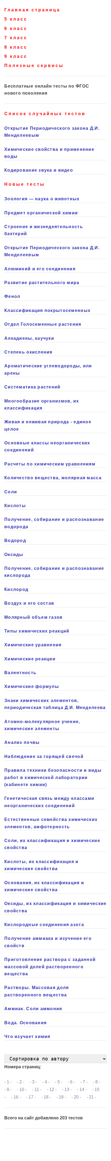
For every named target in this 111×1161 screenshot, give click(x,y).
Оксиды (13, 554)
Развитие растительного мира (41, 282)
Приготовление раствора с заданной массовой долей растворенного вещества (50, 966)
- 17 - (31, 1097)
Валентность (20, 672)
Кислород (16, 589)
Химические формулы (31, 686)
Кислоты (15, 505)
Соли (10, 492)
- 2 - (20, 1082)
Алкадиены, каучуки (29, 338)
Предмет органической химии (41, 213)
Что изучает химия (27, 1036)
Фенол (12, 296)
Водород (15, 540)
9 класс (15, 56)
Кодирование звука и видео (38, 170)
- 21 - (91, 1097)
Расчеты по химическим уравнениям (49, 464)
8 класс (15, 47)
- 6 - (71, 1082)
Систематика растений (32, 387)
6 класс (15, 28)
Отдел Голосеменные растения (42, 324)
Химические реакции (30, 659)
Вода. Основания (25, 1022)
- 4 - (46, 1082)
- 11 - (36, 1089)
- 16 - (16, 1097)
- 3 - (33, 1082)
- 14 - (82, 1089)
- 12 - (52, 1089)
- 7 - (84, 1082)
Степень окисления (28, 352)
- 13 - (67, 1089)
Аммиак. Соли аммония (33, 1008)
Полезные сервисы (34, 65)
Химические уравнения (33, 645)
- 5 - (58, 1082)
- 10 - (22, 1089)
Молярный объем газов (33, 617)
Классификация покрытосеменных (47, 310)
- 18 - (46, 1097)
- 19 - (61, 1097)
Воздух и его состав (29, 603)
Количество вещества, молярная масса (53, 477)
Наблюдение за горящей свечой (44, 756)
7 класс (15, 37)
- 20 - (76, 1097)
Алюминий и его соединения (39, 269)
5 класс (15, 19)
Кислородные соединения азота (44, 924)
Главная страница (32, 10)
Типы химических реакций (36, 631)
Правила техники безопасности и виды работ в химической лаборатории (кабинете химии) (53, 777)
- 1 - (8, 1082)
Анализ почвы (22, 742)
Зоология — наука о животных (42, 199)
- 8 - (96, 1082)
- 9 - (8, 1089)
